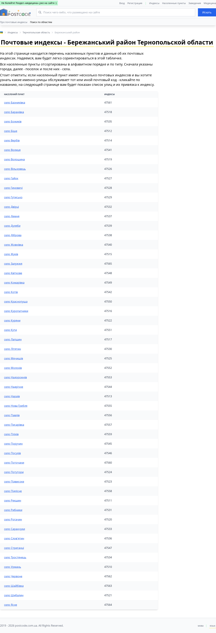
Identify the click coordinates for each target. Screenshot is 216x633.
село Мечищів (13, 358)
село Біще (10, 131)
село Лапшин (13, 339)
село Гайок (11, 178)
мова (201, 625)
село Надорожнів (15, 377)
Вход (122, 3)
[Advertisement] (189, 72)
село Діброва (12, 235)
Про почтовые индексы (13, 22)
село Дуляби (12, 226)
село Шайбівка (14, 586)
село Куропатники (16, 311)
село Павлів (12, 415)
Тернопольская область (36, 32)
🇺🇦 (1, 32)
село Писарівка (14, 425)
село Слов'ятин (14, 538)
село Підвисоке (14, 481)
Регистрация (134, 3)
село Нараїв (12, 396)
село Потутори (14, 472)
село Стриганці (14, 548)
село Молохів (13, 368)
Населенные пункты (174, 3)
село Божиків (12, 121)
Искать (207, 12)
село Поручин (13, 444)
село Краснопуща (16, 301)
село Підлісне (13, 491)
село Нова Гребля (15, 406)
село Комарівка (14, 282)
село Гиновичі (13, 188)
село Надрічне (13, 387)
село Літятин (12, 349)
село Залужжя (13, 263)
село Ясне (10, 605)
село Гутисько (13, 197)
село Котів (11, 292)
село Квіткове (13, 273)
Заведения (194, 3)
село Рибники (13, 510)
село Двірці (11, 207)
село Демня (11, 216)
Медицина (210, 3)
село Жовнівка (13, 245)
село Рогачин (13, 519)
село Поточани (14, 462)
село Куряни (12, 320)
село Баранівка (14, 112)
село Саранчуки (14, 529)
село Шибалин (13, 595)
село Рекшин (12, 500)
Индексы (154, 3)
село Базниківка (14, 102)
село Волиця (12, 150)
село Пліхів (11, 434)
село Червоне (13, 576)
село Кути (10, 330)
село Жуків (11, 254)
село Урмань (12, 567)
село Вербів (12, 140)
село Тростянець (15, 557)
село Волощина (14, 159)
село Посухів (12, 453)
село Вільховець (15, 169)
